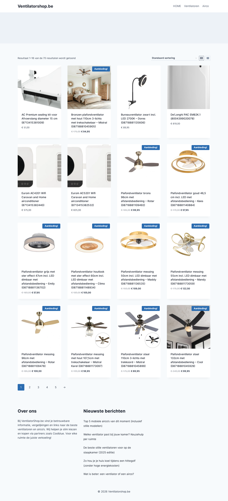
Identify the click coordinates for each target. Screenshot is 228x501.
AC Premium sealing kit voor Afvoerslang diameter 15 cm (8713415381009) (39, 118)
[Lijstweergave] (207, 58)
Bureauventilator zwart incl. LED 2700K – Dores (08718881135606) (138, 118)
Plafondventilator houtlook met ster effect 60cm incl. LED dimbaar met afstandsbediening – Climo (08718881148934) (88, 279)
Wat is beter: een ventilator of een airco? (108, 474)
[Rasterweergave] (201, 58)
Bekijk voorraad (32, 137)
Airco (205, 6)
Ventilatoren (191, 6)
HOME (177, 6)
